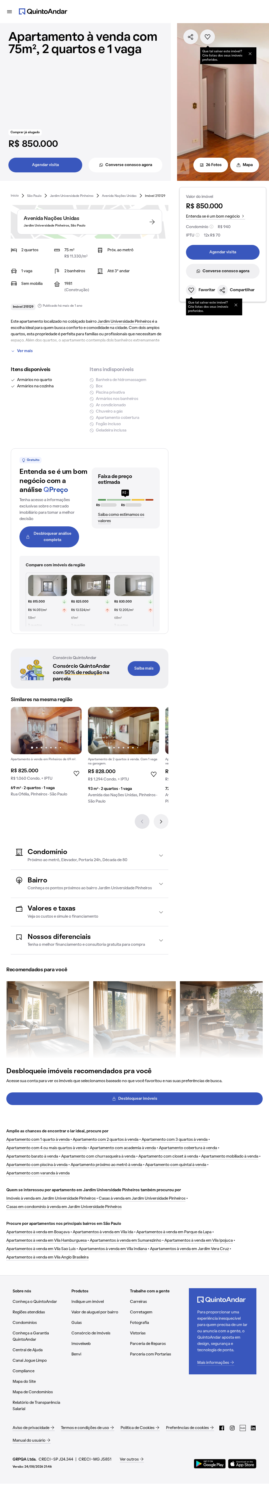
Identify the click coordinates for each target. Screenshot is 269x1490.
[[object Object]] (250, 53)
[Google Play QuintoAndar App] (210, 1463)
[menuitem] (15, 196)
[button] (89, 855)
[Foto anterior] (20, 730)
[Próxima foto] (72, 730)
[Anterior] (142, 821)
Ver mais (25, 351)
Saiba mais (144, 668)
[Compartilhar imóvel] (190, 36)
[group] (46, 754)
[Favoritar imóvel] (207, 36)
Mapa (248, 165)
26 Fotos (214, 165)
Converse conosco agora (128, 165)
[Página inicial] (43, 11)
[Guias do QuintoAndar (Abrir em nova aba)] (243, 1428)
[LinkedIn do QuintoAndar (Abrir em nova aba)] (253, 1428)
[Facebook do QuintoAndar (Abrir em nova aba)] (222, 1428)
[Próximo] (161, 821)
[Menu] (9, 11)
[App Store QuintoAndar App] (242, 1463)
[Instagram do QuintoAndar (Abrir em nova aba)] (232, 1428)
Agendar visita (45, 165)
